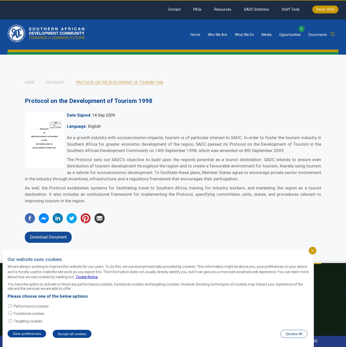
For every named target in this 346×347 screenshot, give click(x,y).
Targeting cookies (28, 321)
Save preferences (27, 334)
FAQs (197, 9)
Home (195, 35)
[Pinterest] (86, 222)
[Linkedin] (58, 222)
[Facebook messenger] (44, 222)
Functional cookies (29, 314)
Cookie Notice (86, 277)
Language (76, 126)
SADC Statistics (256, 9)
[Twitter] (72, 222)
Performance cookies (31, 306)
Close (312, 250)
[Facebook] (30, 222)
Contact (174, 9)
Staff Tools (291, 9)
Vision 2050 (325, 9)
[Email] (99, 222)
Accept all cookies (72, 334)
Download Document (48, 237)
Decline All (294, 334)
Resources (222, 9)
